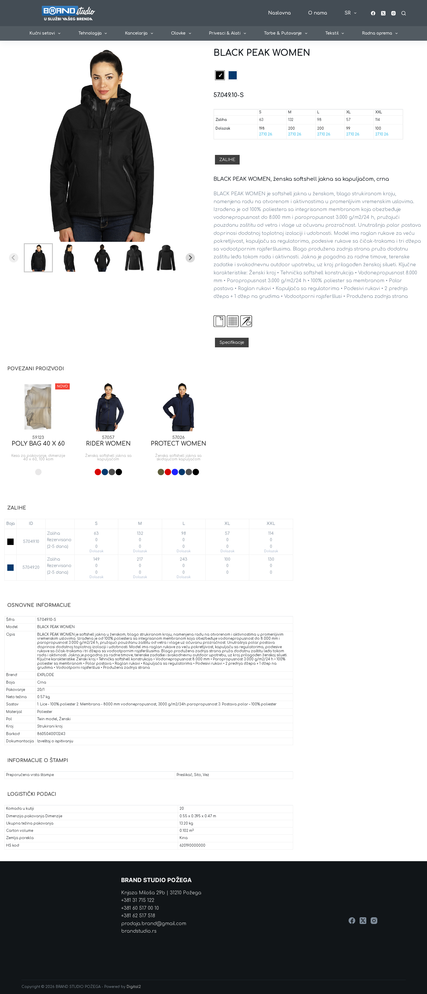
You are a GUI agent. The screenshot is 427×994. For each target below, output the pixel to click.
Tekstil (332, 33)
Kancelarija (136, 33)
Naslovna (279, 13)
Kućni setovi (42, 33)
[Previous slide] (13, 257)
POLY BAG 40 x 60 (38, 443)
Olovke (178, 33)
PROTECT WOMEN (178, 443)
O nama (317, 13)
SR (348, 13)
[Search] (403, 13)
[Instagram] (393, 13)
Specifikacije (232, 342)
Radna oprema (377, 33)
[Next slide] (190, 257)
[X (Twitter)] (383, 13)
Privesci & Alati (225, 33)
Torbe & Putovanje (283, 33)
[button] (38, 257)
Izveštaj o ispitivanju (55, 741)
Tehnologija (90, 33)
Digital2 (134, 987)
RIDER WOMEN (108, 443)
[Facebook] (373, 13)
